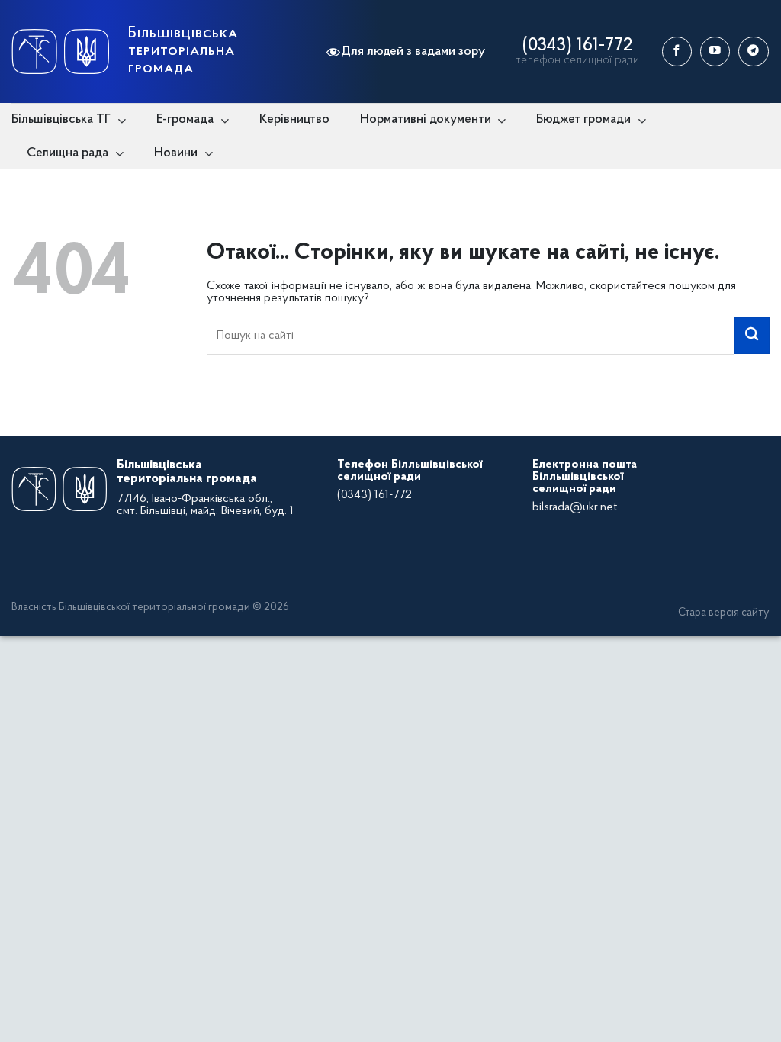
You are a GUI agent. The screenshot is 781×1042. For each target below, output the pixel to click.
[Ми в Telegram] (753, 51)
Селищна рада (67, 152)
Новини (176, 152)
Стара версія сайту (724, 613)
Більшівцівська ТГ (61, 119)
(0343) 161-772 (577, 46)
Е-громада (185, 119)
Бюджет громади (583, 119)
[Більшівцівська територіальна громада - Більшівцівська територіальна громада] (60, 51)
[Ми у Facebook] (677, 51)
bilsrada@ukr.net (574, 507)
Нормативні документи (425, 119)
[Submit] (752, 335)
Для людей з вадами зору (413, 51)
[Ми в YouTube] (715, 51)
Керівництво (294, 119)
